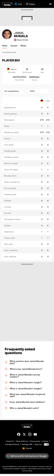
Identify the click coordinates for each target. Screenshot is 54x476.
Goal (14, 466)
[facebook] (19, 434)
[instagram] (30, 434)
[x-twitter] (24, 434)
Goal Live (38, 444)
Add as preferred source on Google (28, 456)
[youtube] (35, 434)
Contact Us (10, 441)
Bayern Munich (22, 40)
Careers (45, 441)
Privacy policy (35, 441)
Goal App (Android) (12, 444)
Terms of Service (22, 441)
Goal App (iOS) (26, 444)
